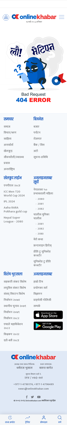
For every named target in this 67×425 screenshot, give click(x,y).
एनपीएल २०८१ (12, 186)
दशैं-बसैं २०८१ (11, 341)
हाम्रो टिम (38, 282)
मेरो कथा (38, 240)
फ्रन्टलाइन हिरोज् (43, 246)
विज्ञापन (38, 294)
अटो (36, 151)
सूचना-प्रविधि (41, 157)
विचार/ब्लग (10, 133)
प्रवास (7, 163)
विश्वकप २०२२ (11, 334)
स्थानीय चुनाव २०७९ (15, 306)
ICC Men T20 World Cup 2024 (14, 194)
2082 (41, 209)
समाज (7, 127)
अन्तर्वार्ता (8, 145)
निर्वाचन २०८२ (11, 318)
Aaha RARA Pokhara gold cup (15, 210)
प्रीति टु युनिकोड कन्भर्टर (42, 254)
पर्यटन (37, 133)
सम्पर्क (37, 306)
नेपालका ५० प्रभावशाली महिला (43, 192)
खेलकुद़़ (8, 151)
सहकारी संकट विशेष (15, 282)
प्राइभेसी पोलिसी (42, 300)
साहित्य (7, 139)
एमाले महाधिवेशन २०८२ (13, 326)
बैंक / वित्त (39, 145)
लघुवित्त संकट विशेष (15, 288)
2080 (41, 199)
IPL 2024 (9, 202)
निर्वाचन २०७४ (12, 300)
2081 (41, 204)
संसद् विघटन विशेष (14, 294)
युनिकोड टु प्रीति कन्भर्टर (42, 264)
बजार (36, 127)
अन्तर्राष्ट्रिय (9, 169)
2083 (41, 234)
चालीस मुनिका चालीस (41, 217)
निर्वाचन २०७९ (12, 312)
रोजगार (38, 139)
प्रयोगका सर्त (40, 288)
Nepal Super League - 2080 (13, 220)
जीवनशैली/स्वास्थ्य (14, 157)
